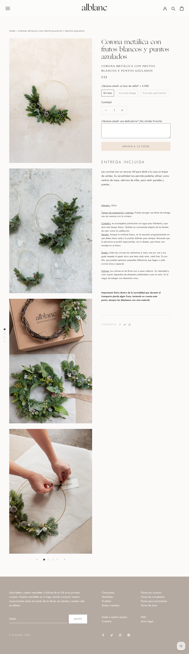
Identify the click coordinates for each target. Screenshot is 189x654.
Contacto (107, 621)
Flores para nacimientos (154, 601)
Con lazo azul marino (154, 93)
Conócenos (108, 592)
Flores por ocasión (151, 592)
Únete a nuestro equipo (114, 617)
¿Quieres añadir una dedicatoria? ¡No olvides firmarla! (131, 121)
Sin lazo (107, 93)
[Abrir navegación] (8, 8)
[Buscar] (173, 8)
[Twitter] (125, 325)
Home (12, 31)
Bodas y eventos (110, 605)
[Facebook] (120, 325)
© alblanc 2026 (20, 634)
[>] (64, 559)
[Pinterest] (129, 325)
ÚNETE (78, 619)
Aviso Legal (147, 621)
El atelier (106, 601)
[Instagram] (120, 635)
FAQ (143, 617)
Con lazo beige (127, 93)
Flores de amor (149, 605)
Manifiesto (107, 597)
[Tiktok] (111, 635)
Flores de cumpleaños (153, 597)
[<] (36, 559)
